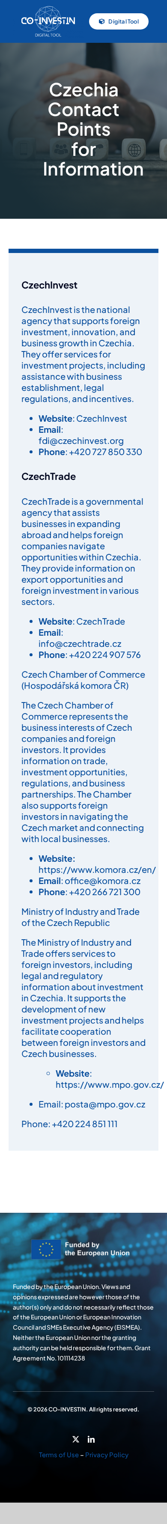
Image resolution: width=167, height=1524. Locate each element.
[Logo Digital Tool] (48, 7)
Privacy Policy (106, 1454)
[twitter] (75, 1439)
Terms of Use (59, 1454)
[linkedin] (91, 1439)
